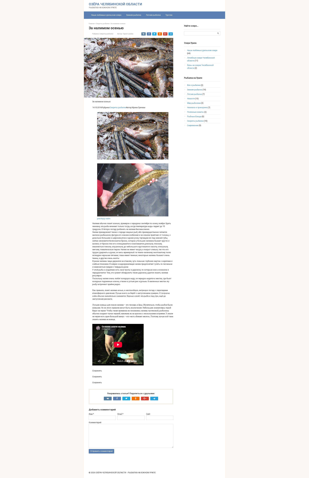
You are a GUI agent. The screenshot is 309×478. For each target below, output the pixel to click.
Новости (191, 98)
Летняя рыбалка (153, 15)
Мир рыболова (194, 103)
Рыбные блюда (194, 116)
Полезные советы (195, 112)
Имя (91, 414)
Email (120, 414)
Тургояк (168, 15)
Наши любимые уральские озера (106, 15)
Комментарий (95, 422)
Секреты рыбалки (106, 34)
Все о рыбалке (193, 85)
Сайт (148, 414)
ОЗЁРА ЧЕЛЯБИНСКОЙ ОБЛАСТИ (115, 4)
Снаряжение (192, 125)
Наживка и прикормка (197, 107)
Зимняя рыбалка (133, 15)
